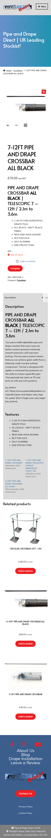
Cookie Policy (25, 813)
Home (8, 70)
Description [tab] (10, 297)
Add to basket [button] (25, 643)
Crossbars (17, 70)
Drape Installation (25, 759)
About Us (25, 750)
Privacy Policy (25, 806)
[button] (44, 92)
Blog (25, 755)
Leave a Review (25, 763)
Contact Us (25, 793)
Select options (25, 571)
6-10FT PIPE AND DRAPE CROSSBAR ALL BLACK (13, 484)
